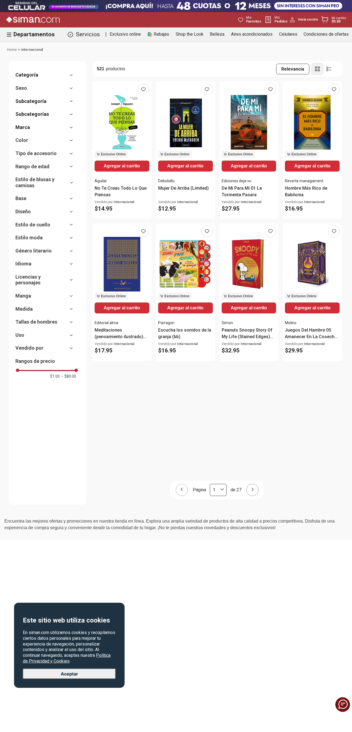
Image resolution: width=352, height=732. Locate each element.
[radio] (317, 69)
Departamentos (34, 34)
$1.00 (55, 376)
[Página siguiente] (252, 490)
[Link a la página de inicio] (12, 49)
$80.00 (68, 376)
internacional (32, 49)
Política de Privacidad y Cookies (67, 658)
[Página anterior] (182, 490)
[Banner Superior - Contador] (176, 6)
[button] (46, 75)
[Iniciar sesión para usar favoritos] (143, 89)
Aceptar (69, 674)
